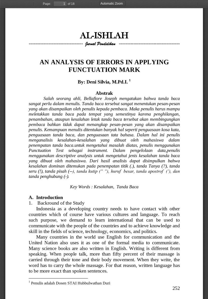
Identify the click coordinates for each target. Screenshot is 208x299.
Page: (47, 4)
